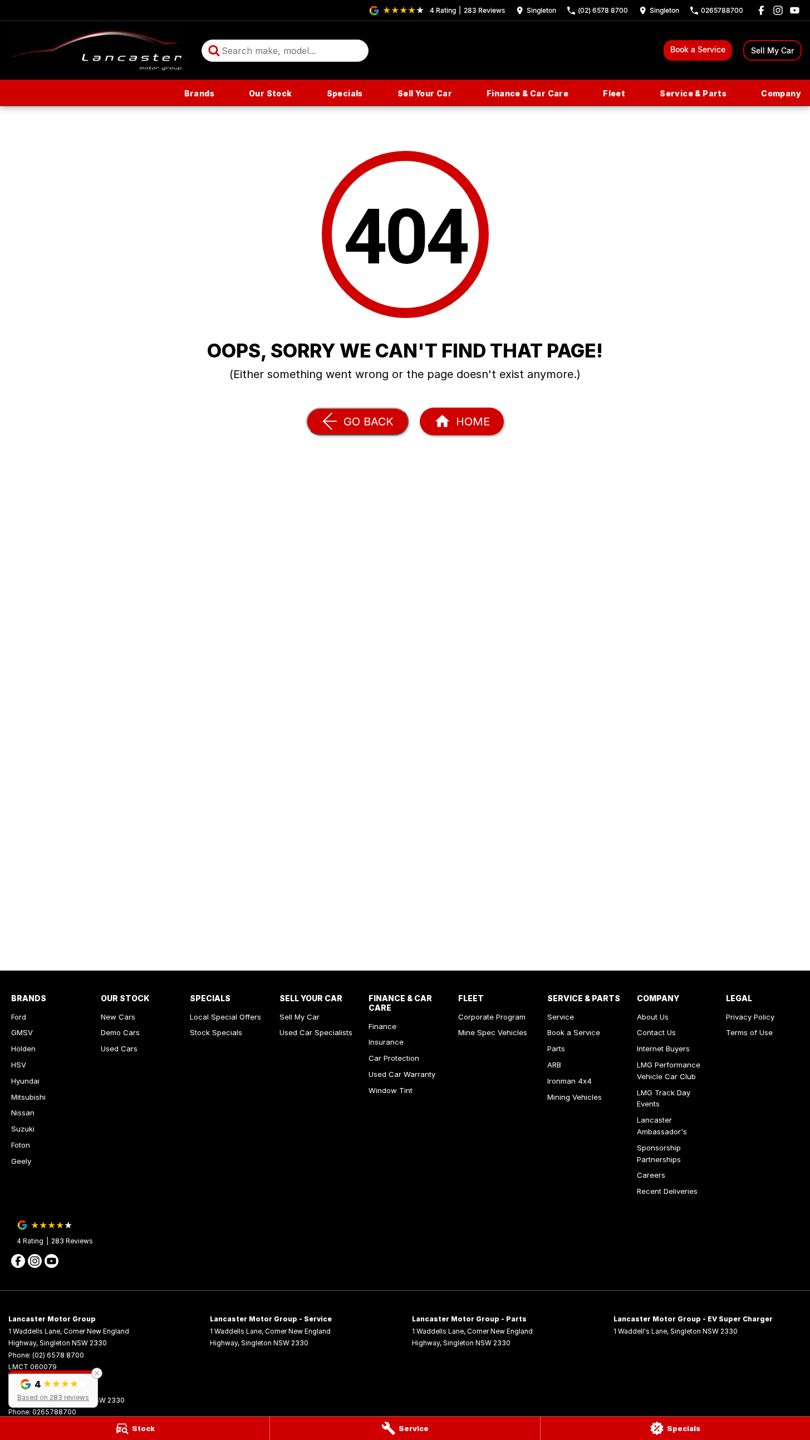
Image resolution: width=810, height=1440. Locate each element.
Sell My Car (772, 50)
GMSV (22, 1032)
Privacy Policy (750, 1016)
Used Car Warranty (402, 1074)
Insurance (386, 1041)
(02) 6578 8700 (58, 1355)
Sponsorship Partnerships (659, 1153)
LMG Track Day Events (663, 1098)
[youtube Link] (795, 10)
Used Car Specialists (315, 1032)
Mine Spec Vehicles (492, 1032)
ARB (554, 1064)
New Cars (118, 1016)
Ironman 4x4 (569, 1080)
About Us (653, 1016)
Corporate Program (492, 1016)
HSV (18, 1064)
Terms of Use (749, 1032)
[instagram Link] (778, 10)
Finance (382, 1026)
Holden (23, 1048)
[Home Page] (96, 50)
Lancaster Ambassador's (662, 1125)
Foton (20, 1144)
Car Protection (394, 1058)
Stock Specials (216, 1032)
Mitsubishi (28, 1097)
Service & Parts (693, 93)
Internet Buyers (663, 1048)
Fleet (614, 93)
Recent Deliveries (667, 1191)
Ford (18, 1016)
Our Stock (270, 93)
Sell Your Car (424, 93)
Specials (345, 93)
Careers (651, 1174)
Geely (21, 1161)
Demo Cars (120, 1032)
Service (560, 1016)
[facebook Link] (761, 10)
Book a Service (697, 49)
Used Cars (119, 1048)
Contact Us (656, 1032)
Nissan (23, 1112)
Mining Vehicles (574, 1097)
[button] (53, 1389)
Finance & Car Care (527, 93)
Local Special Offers (225, 1016)
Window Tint (391, 1090)
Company (781, 93)
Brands (199, 93)
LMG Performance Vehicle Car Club (668, 1070)
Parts (556, 1048)
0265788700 (54, 1412)
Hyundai (25, 1080)
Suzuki (23, 1128)
